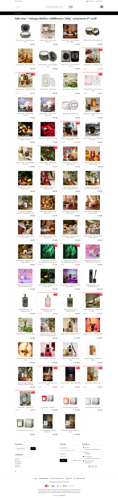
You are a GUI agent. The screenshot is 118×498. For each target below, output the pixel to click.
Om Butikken (18, 463)
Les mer (78, 492)
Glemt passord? (77, 460)
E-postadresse (63, 448)
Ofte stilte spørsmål (79, 478)
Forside (17, 13)
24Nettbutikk (62, 495)
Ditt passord (63, 454)
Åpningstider (18, 462)
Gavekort (17, 465)
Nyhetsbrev (68, 478)
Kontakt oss (18, 467)
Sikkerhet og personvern (57, 478)
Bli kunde (17, 460)
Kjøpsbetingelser (44, 478)
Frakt (36, 478)
